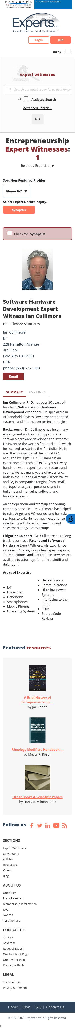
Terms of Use (12, 982)
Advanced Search (36, 108)
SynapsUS (19, 210)
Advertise (9, 943)
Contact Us (55, 1007)
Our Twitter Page (14, 960)
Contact (8, 937)
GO (37, 119)
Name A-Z (14, 191)
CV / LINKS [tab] (37, 392)
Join (60, 40)
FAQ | (39, 1007)
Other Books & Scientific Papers (37, 797)
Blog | (28, 1007)
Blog (6, 876)
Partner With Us (13, 965)
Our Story (9, 893)
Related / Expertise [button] (35, 165)
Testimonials (11, 920)
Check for (29, 234)
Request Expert (13, 948)
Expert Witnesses (14, 848)
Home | (14, 1007)
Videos (7, 870)
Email (13, 376)
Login (39, 40)
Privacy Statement (15, 987)
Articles (8, 859)
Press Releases (13, 898)
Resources (10, 865)
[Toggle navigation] (68, 52)
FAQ (5, 909)
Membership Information (20, 904)
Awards (8, 915)
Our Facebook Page (16, 954)
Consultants (11, 854)
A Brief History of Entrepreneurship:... (37, 699)
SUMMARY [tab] (14, 392)
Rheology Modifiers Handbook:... (38, 749)
